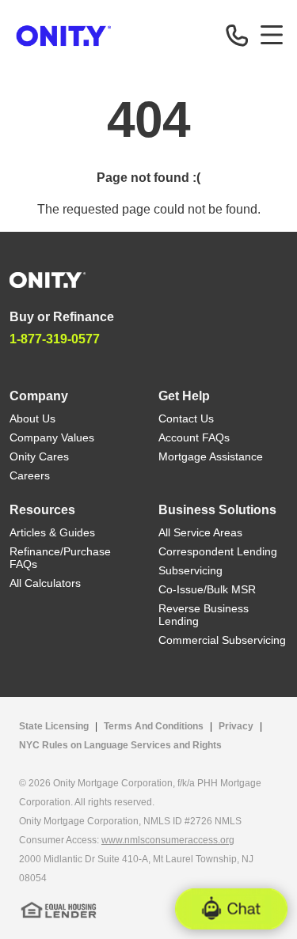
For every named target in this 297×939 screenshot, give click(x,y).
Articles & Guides (52, 532)
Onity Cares (39, 456)
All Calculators (45, 583)
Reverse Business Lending (203, 614)
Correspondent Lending (217, 551)
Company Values (52, 437)
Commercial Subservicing (222, 640)
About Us (32, 418)
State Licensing (54, 726)
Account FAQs (194, 437)
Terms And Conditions (154, 726)
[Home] (48, 279)
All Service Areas (200, 532)
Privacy (236, 726)
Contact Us (186, 418)
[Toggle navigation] (271, 35)
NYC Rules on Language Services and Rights (120, 745)
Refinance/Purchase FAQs (60, 557)
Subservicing (190, 570)
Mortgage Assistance (210, 456)
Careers (30, 475)
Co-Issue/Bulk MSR (207, 589)
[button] (231, 909)
